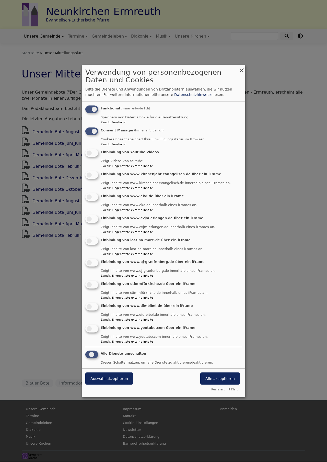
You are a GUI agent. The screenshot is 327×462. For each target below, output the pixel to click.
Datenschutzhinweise (193, 94)
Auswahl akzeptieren (109, 378)
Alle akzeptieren (220, 378)
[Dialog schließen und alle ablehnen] (241, 68)
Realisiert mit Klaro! (225, 389)
